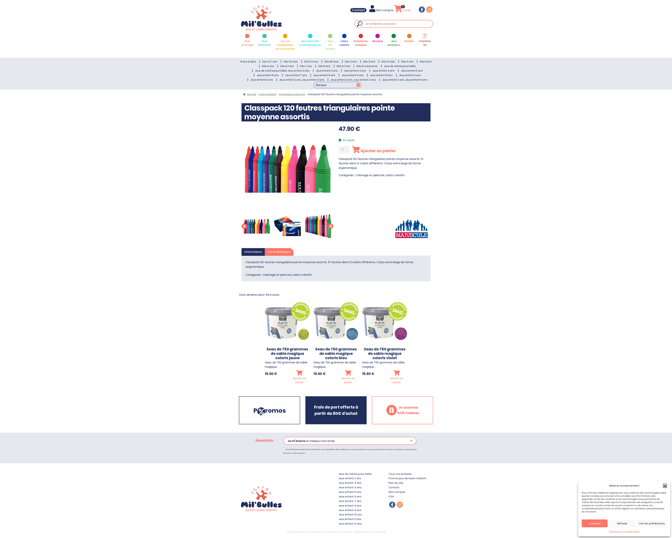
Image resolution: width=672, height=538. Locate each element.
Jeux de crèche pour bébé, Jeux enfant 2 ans (282, 70)
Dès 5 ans (426, 61)
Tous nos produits (400, 474)
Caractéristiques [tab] (279, 252)
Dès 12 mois (311, 61)
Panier (406, 10)
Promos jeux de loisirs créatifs (407, 478)
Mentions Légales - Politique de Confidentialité (359, 531)
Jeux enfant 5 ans (412, 70)
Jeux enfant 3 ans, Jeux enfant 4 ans (353, 80)
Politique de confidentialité (624, 531)
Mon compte (384, 10)
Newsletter (264, 440)
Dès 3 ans (369, 61)
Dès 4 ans (407, 61)
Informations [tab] (253, 252)
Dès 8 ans (324, 66)
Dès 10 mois (291, 61)
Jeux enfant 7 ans (296, 75)
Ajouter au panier (378, 151)
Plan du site (395, 483)
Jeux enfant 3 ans (355, 70)
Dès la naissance (367, 66)
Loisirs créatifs (267, 94)
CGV (391, 496)
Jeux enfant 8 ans (324, 75)
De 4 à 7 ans (269, 61)
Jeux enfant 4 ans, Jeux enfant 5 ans (404, 80)
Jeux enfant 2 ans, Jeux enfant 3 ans (301, 80)
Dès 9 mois (343, 66)
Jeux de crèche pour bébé (400, 66)
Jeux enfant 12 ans (261, 80)
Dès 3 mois (388, 61)
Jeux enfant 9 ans (353, 75)
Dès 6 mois (287, 66)
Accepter (595, 523)
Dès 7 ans (306, 66)
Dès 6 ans (268, 66)
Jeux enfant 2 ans (327, 70)
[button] (665, 485)
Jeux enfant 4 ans (383, 70)
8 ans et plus (248, 61)
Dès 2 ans (351, 61)
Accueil (251, 94)
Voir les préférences (652, 523)
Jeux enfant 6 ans (268, 75)
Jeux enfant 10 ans (381, 75)
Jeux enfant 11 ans (410, 75)
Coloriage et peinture (292, 94)
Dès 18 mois (331, 61)
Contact (358, 10)
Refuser (622, 523)
